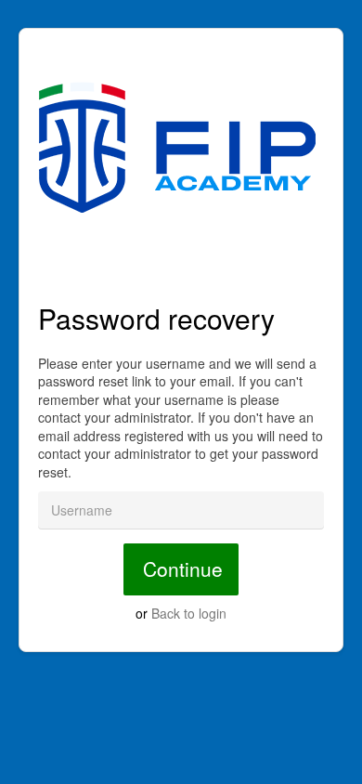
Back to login (188, 613)
